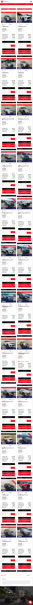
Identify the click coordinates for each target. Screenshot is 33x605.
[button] (15, 17)
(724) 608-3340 (13, 56)
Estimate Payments (8, 51)
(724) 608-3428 (6, 4)
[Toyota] (2, 2)
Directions (16, 4)
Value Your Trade (8, 53)
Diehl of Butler (4, 56)
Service (28, 4)
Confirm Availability (8, 49)
